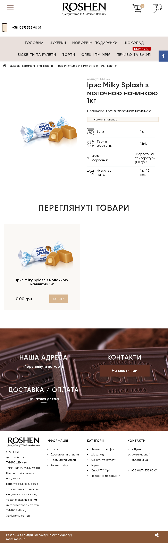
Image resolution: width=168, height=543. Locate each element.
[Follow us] (157, 535)
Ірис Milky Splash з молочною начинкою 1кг (87, 65)
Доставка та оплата (65, 454)
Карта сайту (59, 465)
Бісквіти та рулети (37, 54)
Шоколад (134, 42)
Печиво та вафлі (134, 53)
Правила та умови (63, 459)
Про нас (56, 449)
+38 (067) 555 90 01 (26, 27)
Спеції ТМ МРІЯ (96, 54)
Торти (68, 54)
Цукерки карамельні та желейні (31, 65)
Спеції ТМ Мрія (101, 470)
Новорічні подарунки (95, 42)
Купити (59, 298)
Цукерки (58, 42)
